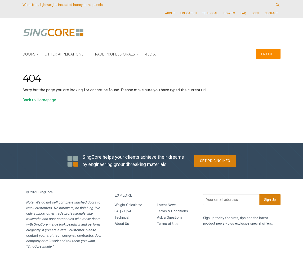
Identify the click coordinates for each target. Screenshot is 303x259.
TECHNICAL (210, 13)
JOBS (255, 13)
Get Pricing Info (215, 161)
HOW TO (229, 13)
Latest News (167, 205)
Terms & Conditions (172, 211)
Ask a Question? (170, 217)
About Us (122, 224)
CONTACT (271, 13)
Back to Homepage (39, 99)
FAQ (243, 13)
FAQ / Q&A (123, 211)
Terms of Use (167, 224)
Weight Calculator (128, 205)
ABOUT (170, 13)
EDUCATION (188, 13)
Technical (122, 217)
